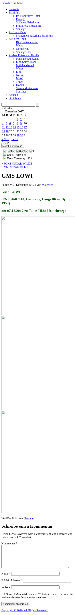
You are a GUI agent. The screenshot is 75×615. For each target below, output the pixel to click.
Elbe (18, 71)
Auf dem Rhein (18, 38)
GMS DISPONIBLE (13, 166)
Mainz (19, 45)
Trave (19, 81)
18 (3, 131)
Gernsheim (22, 48)
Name (6, 573)
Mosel (19, 78)
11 (3, 127)
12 (7, 127)
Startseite (14, 9)
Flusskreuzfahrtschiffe (28, 25)
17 (25, 127)
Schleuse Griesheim (27, 22)
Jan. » (14, 139)
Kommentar (9, 543)
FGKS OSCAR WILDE (18, 163)
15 (18, 127)
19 (7, 131)
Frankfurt (14, 12)
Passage (20, 19)
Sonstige (21, 29)
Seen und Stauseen (27, 88)
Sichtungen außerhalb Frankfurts (35, 35)
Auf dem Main (17, 32)
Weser (19, 68)
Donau (20, 84)
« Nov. (5, 139)
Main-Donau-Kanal (27, 58)
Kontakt (13, 94)
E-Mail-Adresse (11, 580)
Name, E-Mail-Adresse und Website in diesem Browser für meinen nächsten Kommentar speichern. (37, 596)
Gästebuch (15, 98)
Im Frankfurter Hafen (28, 15)
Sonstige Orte (24, 52)
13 (10, 127)
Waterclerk (48, 184)
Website (6, 587)
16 (21, 127)
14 (14, 127)
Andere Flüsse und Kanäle (24, 55)
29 (18, 135)
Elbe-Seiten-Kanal (26, 61)
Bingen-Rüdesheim (27, 42)
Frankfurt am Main (12, 3)
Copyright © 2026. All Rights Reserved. (24, 610)
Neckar (20, 75)
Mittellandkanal (25, 65)
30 (21, 135)
